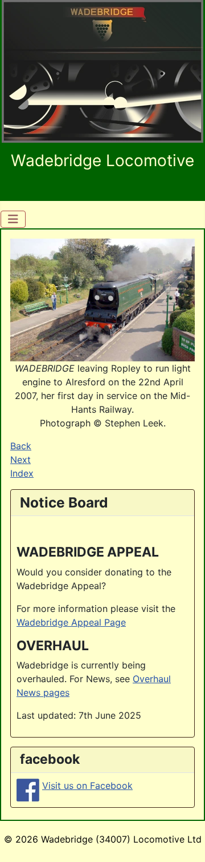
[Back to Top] (185, 841)
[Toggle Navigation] (13, 219)
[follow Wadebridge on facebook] (28, 789)
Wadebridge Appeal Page (71, 622)
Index (22, 473)
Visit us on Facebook (87, 785)
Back (20, 446)
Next (20, 459)
